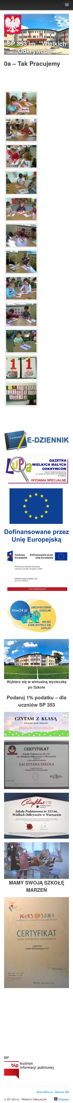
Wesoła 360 (62, 1092)
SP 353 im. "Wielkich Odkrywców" (36, 47)
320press (63, 1099)
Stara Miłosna (44, 1092)
